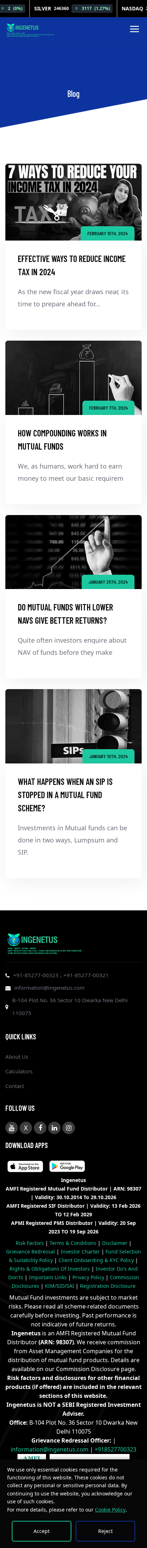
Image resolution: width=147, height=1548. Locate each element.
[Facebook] (40, 1128)
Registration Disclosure (108, 1285)
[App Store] (67, 1167)
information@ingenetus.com (49, 987)
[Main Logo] (30, 29)
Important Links (48, 1277)
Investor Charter (81, 1251)
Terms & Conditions (74, 1243)
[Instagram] (68, 1128)
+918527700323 (115, 1449)
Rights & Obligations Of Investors (50, 1268)
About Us (16, 1056)
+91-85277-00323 (36, 975)
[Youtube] (11, 1128)
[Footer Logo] (44, 942)
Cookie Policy (110, 1509)
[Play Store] (25, 1167)
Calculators (18, 1071)
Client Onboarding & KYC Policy (97, 1260)
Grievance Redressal (31, 1251)
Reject (105, 1531)
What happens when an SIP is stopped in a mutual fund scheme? (65, 794)
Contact (14, 1085)
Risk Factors (30, 1243)
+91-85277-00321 (86, 975)
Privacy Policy (89, 1277)
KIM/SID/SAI (60, 1285)
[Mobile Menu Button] (134, 31)
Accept (42, 1531)
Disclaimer (115, 1243)
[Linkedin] (54, 1128)
